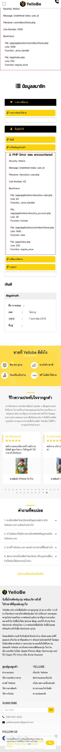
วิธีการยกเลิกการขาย (11, 678)
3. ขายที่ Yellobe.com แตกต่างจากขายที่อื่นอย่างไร (28, 547)
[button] (5, 489)
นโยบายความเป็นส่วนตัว (44, 683)
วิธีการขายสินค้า (9, 688)
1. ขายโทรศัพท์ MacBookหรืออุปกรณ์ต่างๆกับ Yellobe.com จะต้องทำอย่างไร (26, 522)
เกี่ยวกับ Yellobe (40, 673)
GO (51, 710)
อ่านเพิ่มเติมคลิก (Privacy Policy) (25, 743)
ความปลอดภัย (39, 694)
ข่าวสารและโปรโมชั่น (42, 688)
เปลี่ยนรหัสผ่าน (16, 259)
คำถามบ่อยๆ (8, 673)
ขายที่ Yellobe (8, 683)
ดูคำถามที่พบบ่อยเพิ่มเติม (30, 574)
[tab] (30, 523)
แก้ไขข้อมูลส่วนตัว (17, 147)
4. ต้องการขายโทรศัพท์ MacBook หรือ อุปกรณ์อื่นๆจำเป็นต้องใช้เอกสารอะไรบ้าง (28, 558)
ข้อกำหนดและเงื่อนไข (42, 678)
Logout (12, 267)
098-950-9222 (13, 717)
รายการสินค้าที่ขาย (17, 113)
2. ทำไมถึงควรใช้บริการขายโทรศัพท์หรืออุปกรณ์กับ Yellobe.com (28, 536)
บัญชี (11, 140)
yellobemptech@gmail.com (19, 722)
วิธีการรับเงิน (8, 694)
